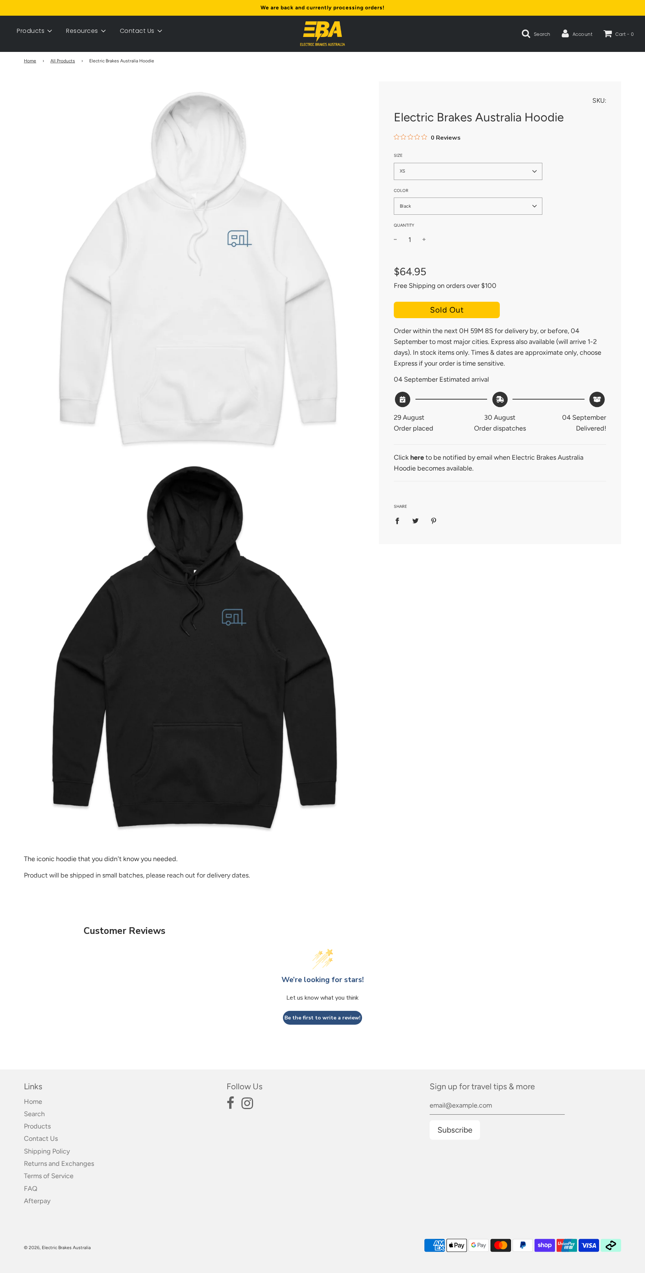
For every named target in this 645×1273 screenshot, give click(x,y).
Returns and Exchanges (59, 1163)
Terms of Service (49, 1176)
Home (30, 60)
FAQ (30, 1188)
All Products (62, 60)
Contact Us (41, 1138)
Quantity (404, 225)
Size (398, 155)
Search (34, 1114)
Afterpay (37, 1201)
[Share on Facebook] (400, 520)
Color (401, 190)
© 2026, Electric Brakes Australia (57, 1247)
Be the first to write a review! (322, 1017)
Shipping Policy (47, 1151)
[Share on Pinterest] (433, 520)
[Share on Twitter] (415, 520)
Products (37, 1126)
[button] (468, 171)
